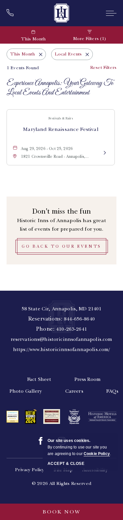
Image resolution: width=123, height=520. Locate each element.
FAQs (112, 391)
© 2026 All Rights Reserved (61, 483)
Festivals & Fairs (61, 118)
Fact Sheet (39, 379)
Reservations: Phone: (62, 329)
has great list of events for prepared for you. (61, 224)
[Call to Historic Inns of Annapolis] (12, 13)
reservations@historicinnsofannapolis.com (62, 339)
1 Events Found (23, 68)
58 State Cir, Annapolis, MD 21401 (62, 309)
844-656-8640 (79, 319)
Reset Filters (103, 67)
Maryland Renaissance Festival (60, 129)
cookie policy (97, 453)
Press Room (87, 379)
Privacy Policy (29, 469)
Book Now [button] (62, 512)
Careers (74, 391)
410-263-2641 (71, 329)
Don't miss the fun (61, 211)
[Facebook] (41, 441)
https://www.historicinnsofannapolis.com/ (61, 349)
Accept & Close (66, 463)
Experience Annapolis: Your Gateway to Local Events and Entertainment (60, 88)
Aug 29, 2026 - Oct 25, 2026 (47, 148)
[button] (61, 246)
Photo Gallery (26, 391)
